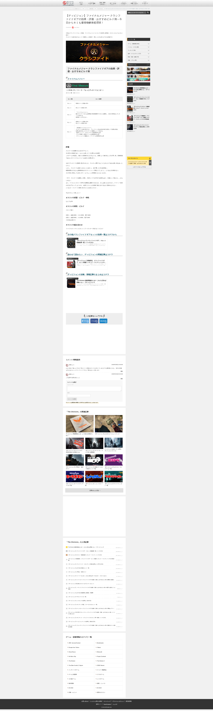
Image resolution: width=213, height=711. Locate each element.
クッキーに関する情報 (96, 701)
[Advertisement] (80, 339)
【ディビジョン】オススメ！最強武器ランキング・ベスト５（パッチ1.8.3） (85, 555)
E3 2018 (71, 688)
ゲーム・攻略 (91, 3)
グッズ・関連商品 (101, 670)
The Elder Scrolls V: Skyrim (76, 665)
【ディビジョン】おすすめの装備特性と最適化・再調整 (80, 592)
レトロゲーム (100, 679)
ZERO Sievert (100, 665)
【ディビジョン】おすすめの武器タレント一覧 (78, 568)
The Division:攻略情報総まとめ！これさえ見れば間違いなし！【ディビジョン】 (86, 547)
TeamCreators (107, 704)
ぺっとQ (115, 704)
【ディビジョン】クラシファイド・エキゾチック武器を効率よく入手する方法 (85, 564)
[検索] (148, 12)
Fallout (99, 647)
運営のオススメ (101, 692)
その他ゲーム (72, 679)
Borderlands (100, 643)
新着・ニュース (101, 683)
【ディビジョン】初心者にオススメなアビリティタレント (81, 583)
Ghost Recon (72, 652)
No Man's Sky (72, 656)
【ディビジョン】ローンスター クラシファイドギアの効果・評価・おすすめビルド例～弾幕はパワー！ (91, 608)
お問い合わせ (84, 701)
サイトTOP (81, 3)
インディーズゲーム (74, 670)
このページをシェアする (139, 167)
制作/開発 (71, 683)
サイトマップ (107, 701)
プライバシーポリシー (118, 701)
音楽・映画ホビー (102, 3)
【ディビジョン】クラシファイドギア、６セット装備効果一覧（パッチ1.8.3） (85, 551)
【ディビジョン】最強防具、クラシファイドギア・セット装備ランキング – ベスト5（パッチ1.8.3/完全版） (91, 559)
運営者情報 (129, 701)
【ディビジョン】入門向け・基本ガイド (77, 572)
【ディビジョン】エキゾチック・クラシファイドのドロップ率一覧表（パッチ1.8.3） (87, 617)
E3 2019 (99, 688)
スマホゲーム (100, 674)
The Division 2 (101, 661)
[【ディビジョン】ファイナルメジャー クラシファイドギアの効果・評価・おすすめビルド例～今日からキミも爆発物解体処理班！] (103, 321)
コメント (70, 384)
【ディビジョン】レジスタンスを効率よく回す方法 (79, 600)
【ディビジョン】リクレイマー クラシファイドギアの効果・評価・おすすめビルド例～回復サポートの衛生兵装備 (91, 626)
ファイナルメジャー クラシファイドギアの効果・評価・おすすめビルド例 (137, 162)
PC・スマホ (113, 3)
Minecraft (99, 652)
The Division (72, 661)
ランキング (145, 3)
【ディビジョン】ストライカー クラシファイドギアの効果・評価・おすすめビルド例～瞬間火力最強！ (91, 579)
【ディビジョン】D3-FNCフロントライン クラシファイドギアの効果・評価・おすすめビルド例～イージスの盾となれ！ (91, 613)
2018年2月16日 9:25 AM (117, 374)
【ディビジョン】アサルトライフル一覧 (77, 596)
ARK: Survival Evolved (74, 643)
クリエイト (124, 3)
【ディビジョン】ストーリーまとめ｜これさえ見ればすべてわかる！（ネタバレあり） (87, 575)
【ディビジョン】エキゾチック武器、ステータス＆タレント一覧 (82, 604)
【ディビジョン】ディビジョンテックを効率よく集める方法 (81, 621)
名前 (68, 392)
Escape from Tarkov (74, 647)
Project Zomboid (101, 656)
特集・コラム (134, 3)
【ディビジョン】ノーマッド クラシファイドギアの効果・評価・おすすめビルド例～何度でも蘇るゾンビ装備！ (91, 588)
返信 (122, 371)
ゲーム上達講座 (73, 674)
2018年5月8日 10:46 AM (117, 364)
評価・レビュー (73, 692)
